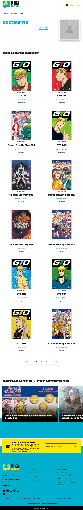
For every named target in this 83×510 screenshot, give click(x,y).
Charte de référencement (67, 498)
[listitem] (4, 490)
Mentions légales (12, 498)
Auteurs (14, 13)
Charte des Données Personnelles (40, 498)
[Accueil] (10, 5)
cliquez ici (26, 451)
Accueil (6, 13)
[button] (43, 28)
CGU (23, 498)
